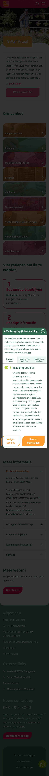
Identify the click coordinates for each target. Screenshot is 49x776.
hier (29, 353)
